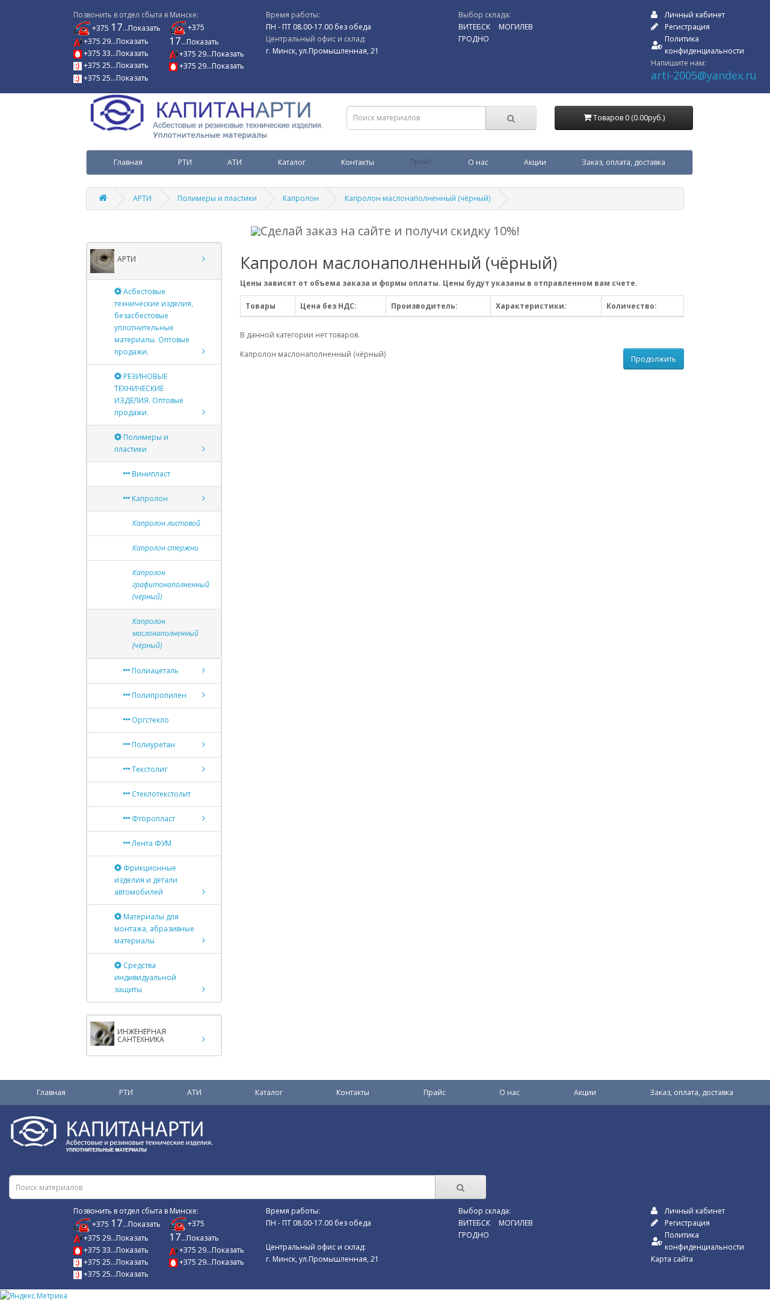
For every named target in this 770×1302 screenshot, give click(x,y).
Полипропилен (158, 695)
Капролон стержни (165, 548)
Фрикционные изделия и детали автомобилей (145, 880)
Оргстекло (149, 720)
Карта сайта (672, 1259)
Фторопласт (152, 818)
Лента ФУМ (150, 843)
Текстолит (148, 769)
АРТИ (142, 198)
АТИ (234, 162)
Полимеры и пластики (217, 198)
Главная (128, 162)
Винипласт (150, 474)
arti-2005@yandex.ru (704, 75)
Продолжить (653, 359)
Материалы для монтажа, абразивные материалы (154, 929)
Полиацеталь (154, 670)
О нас (478, 162)
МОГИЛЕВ (516, 27)
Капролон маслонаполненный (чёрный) (417, 198)
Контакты (357, 162)
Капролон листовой (166, 523)
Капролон (301, 198)
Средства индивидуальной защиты (145, 977)
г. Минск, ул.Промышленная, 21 (322, 51)
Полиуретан (152, 744)
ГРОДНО (473, 39)
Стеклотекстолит (160, 794)
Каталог (292, 162)
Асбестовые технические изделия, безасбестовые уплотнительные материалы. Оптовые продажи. (153, 321)
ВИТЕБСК (474, 27)
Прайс (421, 162)
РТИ (185, 162)
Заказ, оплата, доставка (623, 162)
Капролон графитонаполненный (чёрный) (170, 584)
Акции (535, 162)
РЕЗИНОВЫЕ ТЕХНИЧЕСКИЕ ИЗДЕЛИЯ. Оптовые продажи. (148, 394)
